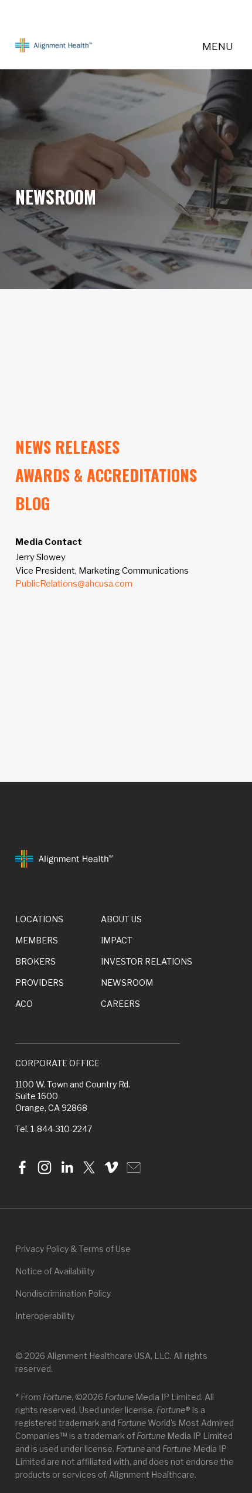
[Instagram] (45, 1167)
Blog (32, 503)
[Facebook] (22, 1167)
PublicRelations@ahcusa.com (73, 583)
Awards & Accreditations (106, 475)
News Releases (67, 446)
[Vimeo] (111, 1167)
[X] (89, 1167)
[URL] (134, 1167)
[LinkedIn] (67, 1167)
